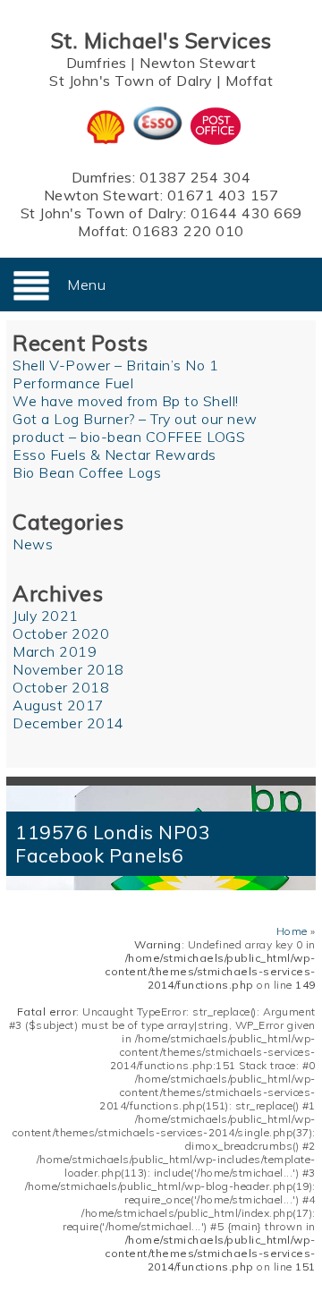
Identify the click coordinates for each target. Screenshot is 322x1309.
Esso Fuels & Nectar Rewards (114, 454)
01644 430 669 (246, 213)
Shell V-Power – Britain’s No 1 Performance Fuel (115, 374)
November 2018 (68, 669)
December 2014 (68, 723)
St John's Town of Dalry (131, 80)
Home (292, 931)
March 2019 (55, 651)
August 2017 (59, 705)
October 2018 (61, 687)
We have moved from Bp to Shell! (126, 401)
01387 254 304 (195, 177)
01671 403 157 (223, 195)
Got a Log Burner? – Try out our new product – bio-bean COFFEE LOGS (135, 428)
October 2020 (61, 633)
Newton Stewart (198, 63)
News (33, 544)
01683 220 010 (188, 231)
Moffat (249, 80)
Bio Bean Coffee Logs (87, 472)
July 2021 (46, 616)
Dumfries (96, 63)
